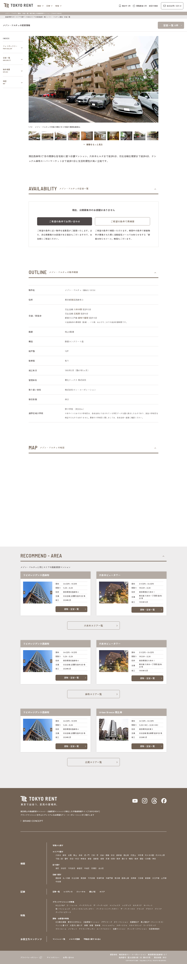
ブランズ (140, 909)
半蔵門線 (109, 878)
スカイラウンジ (135, 925)
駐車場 (97, 925)
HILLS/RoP (60, 905)
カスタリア (137, 905)
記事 (48, 6)
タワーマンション (121, 922)
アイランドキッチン (87, 929)
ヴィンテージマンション (137, 929)
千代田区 (71, 868)
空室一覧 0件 (171, 25)
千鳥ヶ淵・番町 (62, 858)
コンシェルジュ (108, 925)
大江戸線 (155, 878)
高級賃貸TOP (9, 17)
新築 (86, 925)
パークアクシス (85, 905)
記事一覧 (56, 891)
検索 (39, 6)
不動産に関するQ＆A (92, 939)
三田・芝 (94, 855)
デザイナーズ (106, 922)
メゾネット (72, 929)
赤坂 (80, 855)
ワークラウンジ (149, 925)
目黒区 (94, 868)
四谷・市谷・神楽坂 (78, 858)
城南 (102, 858)
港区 (73, 299)
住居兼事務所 (154, 929)
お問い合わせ (68, 957)
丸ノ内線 (66, 878)
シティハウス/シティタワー (83, 909)
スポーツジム (121, 925)
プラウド (149, 909)
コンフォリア (115, 905)
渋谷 (113, 855)
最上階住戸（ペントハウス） (152, 922)
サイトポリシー (53, 957)
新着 (91, 925)
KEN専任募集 (61, 922)
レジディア (126, 905)
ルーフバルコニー (104, 929)
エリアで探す (20, 17)
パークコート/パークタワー (107, 909)
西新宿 (96, 858)
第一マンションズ (63, 909)
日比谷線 (75, 878)
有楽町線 (100, 878)
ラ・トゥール (71, 905)
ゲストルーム (61, 929)
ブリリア (158, 909)
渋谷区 (63, 868)
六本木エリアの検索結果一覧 (36, 17)
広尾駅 (77, 313)
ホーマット (148, 905)
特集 (57, 6)
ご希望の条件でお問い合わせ (64, 221)
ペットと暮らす (62, 925)
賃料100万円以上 (75, 922)
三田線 (140, 878)
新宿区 (79, 868)
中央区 (87, 868)
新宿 (89, 858)
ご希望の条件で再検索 (122, 221)
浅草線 (133, 878)
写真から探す (58, 845)
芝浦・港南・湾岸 (113, 858)
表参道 (119, 855)
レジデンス (68, 891)
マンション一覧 (59, 939)
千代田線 (91, 878)
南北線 (117, 878)
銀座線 (58, 878)
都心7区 (92, 891)
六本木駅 (78, 309)
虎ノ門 (87, 855)
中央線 (58, 881)
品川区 (101, 868)
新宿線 (147, 878)
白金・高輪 (104, 855)
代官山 (133, 855)
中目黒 (140, 855)
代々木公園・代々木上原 (155, 855)
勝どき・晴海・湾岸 (130, 858)
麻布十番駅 (83, 317)
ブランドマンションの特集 (63, 902)
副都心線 (125, 878)
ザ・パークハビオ (100, 905)
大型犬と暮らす (76, 925)
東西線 (83, 878)
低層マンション (119, 929)
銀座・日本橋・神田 (148, 858)
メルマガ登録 (74, 939)
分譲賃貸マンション (91, 922)
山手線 (164, 878)
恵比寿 (126, 855)
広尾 (70, 855)
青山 (75, 855)
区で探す (56, 864)
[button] (31, 79)
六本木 (58, 855)
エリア (102, 891)
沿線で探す (57, 874)
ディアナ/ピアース (63, 912)
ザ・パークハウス (128, 909)
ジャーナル (80, 891)
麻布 (64, 855)
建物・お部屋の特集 (61, 918)
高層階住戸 (134, 922)
